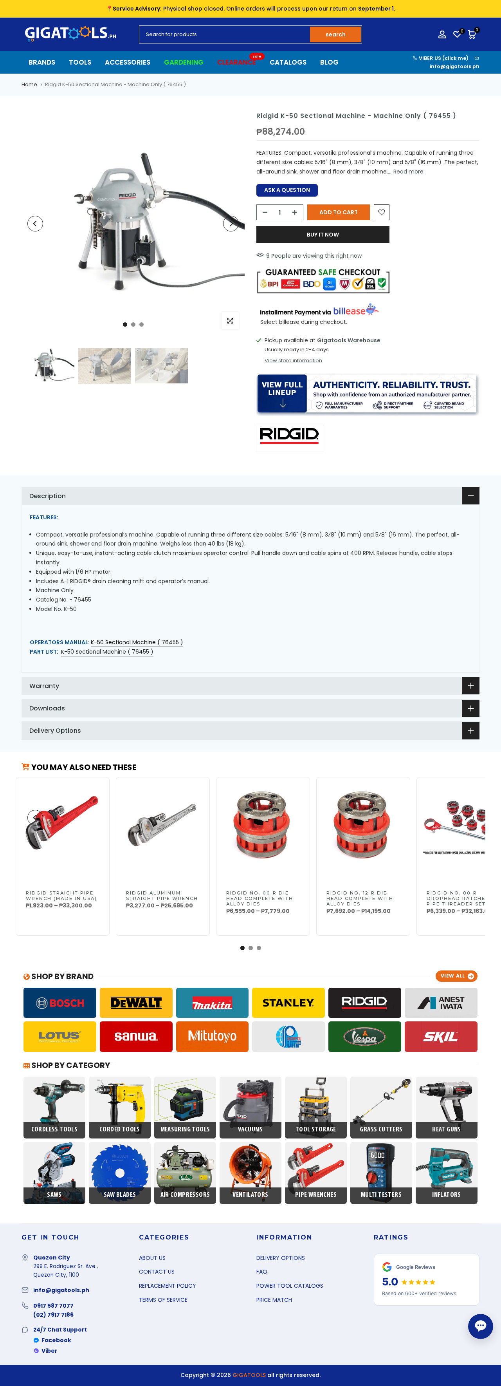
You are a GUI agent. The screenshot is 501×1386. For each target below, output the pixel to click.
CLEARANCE (239, 62)
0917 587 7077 (53, 1306)
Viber (49, 1351)
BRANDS (42, 62)
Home (29, 84)
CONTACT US (157, 1272)
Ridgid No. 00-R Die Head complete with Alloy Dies (259, 898)
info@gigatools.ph (454, 66)
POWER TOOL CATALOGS (289, 1286)
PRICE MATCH (274, 1300)
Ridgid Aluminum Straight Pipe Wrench (162, 895)
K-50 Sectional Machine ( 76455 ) (107, 652)
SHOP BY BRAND (62, 976)
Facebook (56, 1340)
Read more (408, 171)
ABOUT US (152, 1258)
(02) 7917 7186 (53, 1315)
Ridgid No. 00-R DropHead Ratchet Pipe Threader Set (458, 898)
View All (453, 975)
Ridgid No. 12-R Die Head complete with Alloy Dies (359, 898)
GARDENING (184, 62)
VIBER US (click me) (443, 58)
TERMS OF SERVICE (163, 1300)
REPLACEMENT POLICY (167, 1286)
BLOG (329, 62)
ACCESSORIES (127, 62)
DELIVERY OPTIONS (280, 1258)
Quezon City (51, 1257)
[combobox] (225, 34)
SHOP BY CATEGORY (70, 1065)
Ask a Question (287, 190)
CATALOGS (288, 62)
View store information (293, 360)
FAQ (261, 1272)
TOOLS (80, 62)
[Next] (231, 223)
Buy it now (323, 235)
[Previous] (35, 223)
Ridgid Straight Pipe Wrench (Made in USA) (61, 895)
